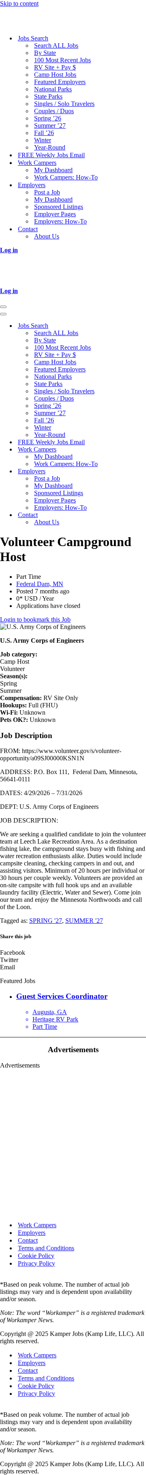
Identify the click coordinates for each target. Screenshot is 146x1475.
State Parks (48, 96)
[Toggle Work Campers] (142, 449)
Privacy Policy (36, 1263)
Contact (28, 1240)
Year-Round (49, 147)
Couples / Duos (54, 111)
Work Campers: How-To (66, 177)
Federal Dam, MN (39, 583)
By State (45, 52)
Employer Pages (55, 214)
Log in (9, 250)
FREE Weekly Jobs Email (51, 155)
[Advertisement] (73, 1142)
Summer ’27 (50, 125)
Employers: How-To (60, 221)
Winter (42, 140)
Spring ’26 (47, 118)
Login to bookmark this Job (35, 619)
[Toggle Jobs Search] (142, 326)
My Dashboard (53, 170)
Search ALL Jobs (56, 45)
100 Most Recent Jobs (62, 60)
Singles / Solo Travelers (64, 103)
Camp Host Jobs (55, 74)
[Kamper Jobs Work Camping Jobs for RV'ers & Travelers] (40, 24)
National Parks (53, 89)
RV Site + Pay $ (55, 67)
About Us (46, 236)
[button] (73, 952)
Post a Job (47, 192)
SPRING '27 (45, 920)
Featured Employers (60, 81)
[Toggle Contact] (142, 515)
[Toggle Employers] (142, 471)
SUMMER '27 (84, 920)
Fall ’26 (44, 132)
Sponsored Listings (58, 206)
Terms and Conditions (46, 1248)
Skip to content (19, 3)
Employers (31, 1232)
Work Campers (37, 1225)
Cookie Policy (36, 1255)
